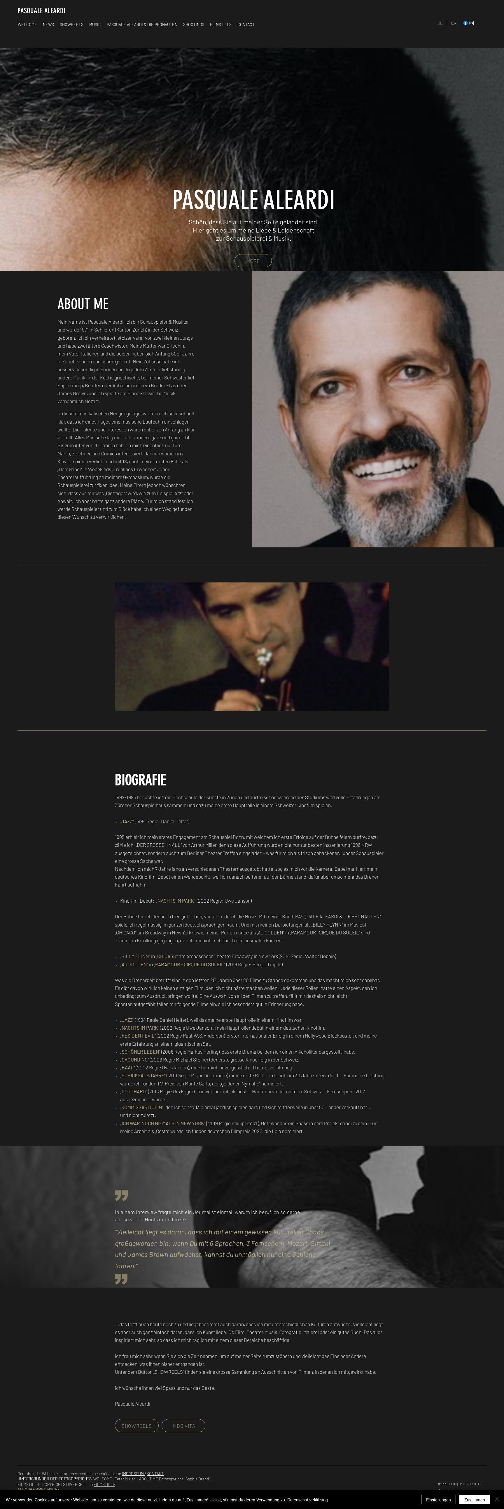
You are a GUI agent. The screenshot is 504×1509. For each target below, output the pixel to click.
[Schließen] (497, 1499)
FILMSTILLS (104, 1484)
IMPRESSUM (133, 1473)
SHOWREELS (169, 1372)
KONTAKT (155, 1473)
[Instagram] (472, 23)
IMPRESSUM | (448, 1484)
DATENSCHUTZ (470, 1484)
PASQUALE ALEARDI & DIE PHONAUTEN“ (338, 916)
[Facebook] (465, 23)
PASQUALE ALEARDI (41, 10)
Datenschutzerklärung (307, 1500)
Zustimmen (474, 1500)
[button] (260, 646)
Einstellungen (438, 1500)
